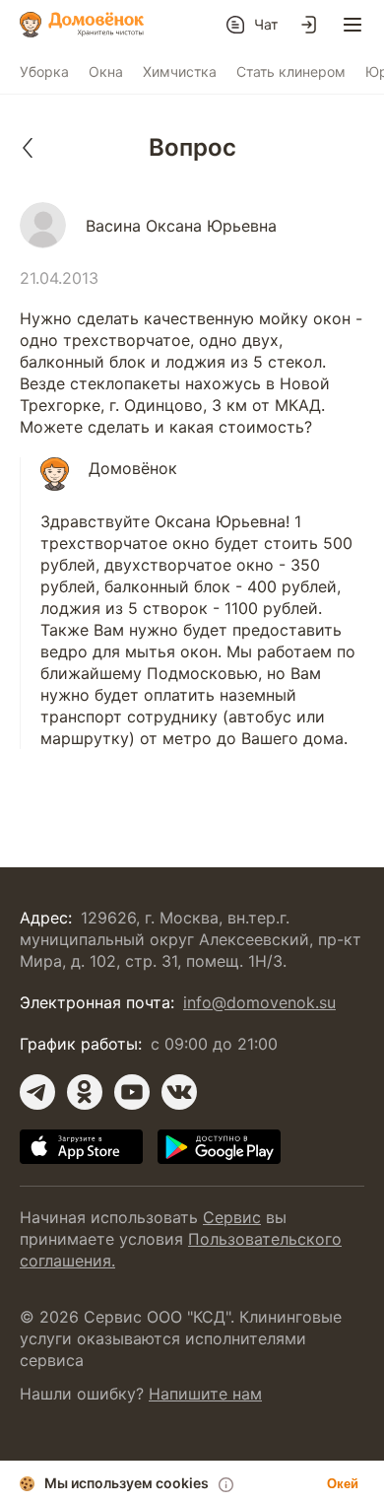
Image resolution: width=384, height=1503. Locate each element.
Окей (342, 1483)
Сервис (232, 1217)
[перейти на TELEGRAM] (37, 1092)
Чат (266, 24)
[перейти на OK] (84, 1092)
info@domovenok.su (259, 1002)
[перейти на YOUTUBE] (132, 1092)
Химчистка (180, 71)
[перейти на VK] (179, 1092)
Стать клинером (291, 71)
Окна (106, 71)
